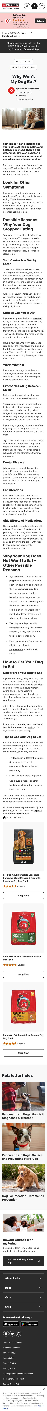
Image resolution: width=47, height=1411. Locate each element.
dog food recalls (30, 724)
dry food (27, 285)
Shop (8, 1306)
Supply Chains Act (11, 1384)
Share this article (26, 99)
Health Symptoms (23, 67)
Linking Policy (9, 1368)
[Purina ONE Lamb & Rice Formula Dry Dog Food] (23, 928)
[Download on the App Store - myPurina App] (11, 1324)
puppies (13, 580)
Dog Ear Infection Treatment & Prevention (23, 1197)
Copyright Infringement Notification (18, 1373)
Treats (6, 404)
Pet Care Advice (17, 33)
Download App (31, 49)
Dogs (8, 1287)
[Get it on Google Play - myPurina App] (29, 1324)
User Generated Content (13, 1379)
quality (30, 727)
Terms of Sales (9, 1363)
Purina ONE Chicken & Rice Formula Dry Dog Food (23, 1037)
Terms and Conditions (12, 1342)
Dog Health (23, 62)
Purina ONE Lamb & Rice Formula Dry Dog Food (22, 958)
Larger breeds (28, 589)
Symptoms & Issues (11, 36)
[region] (23, 1398)
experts (38, 810)
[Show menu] (42, 6)
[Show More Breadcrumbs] (28, 32)
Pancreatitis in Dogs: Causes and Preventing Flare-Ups (22, 1156)
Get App (40, 21)
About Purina (12, 1278)
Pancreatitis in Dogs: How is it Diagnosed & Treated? (23, 1116)
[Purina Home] (13, 6)
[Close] (2, 20)
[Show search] (27, 6)
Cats (8, 1297)
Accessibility (8, 1358)
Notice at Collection (11, 1347)
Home (4, 33)
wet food (37, 318)
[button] (23, 895)
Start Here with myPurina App (20, 1261)
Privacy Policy (9, 1353)
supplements (16, 649)
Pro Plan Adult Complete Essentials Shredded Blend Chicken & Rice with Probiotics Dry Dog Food (21, 877)
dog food (20, 150)
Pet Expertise (17, 813)
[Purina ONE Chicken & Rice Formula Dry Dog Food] (23, 1007)
